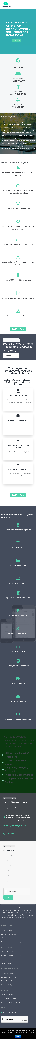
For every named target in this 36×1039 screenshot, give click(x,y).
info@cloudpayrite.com (16, 826)
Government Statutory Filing (18, 446)
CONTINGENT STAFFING (18, 469)
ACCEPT (18, 1036)
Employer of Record (18, 395)
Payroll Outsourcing (18, 420)
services (17, 40)
